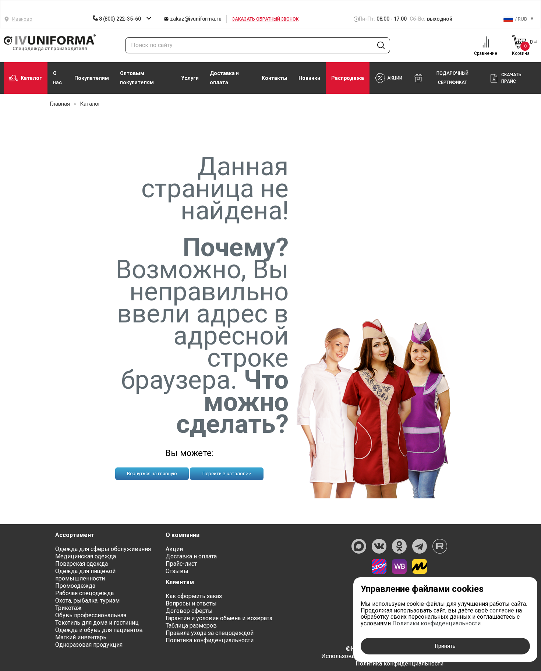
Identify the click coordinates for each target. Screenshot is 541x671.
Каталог (31, 78)
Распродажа (347, 78)
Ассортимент (74, 534)
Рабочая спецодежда (84, 593)
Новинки (309, 78)
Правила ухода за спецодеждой (210, 632)
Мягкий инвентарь (80, 637)
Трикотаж (68, 607)
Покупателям (91, 78)
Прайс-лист (181, 563)
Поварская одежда (81, 563)
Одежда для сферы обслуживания (103, 548)
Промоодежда (75, 585)
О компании (182, 534)
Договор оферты (189, 610)
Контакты (274, 78)
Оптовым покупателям (137, 77)
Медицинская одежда (85, 556)
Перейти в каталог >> (226, 473)
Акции (174, 548)
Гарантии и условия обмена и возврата (219, 618)
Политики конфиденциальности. (437, 623)
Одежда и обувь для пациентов (99, 629)
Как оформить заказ (194, 596)
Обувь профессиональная (90, 615)
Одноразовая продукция (89, 644)
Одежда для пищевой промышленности (85, 575)
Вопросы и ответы (191, 603)
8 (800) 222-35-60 (120, 19)
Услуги (190, 78)
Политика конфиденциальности (210, 640)
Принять (445, 646)
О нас (57, 77)
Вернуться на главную (152, 473)
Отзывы (177, 571)
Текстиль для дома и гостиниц (97, 622)
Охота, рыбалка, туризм (87, 600)
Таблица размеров (191, 625)
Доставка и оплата (224, 77)
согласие (501, 610)
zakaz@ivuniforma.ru (195, 19)
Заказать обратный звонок (265, 19)
